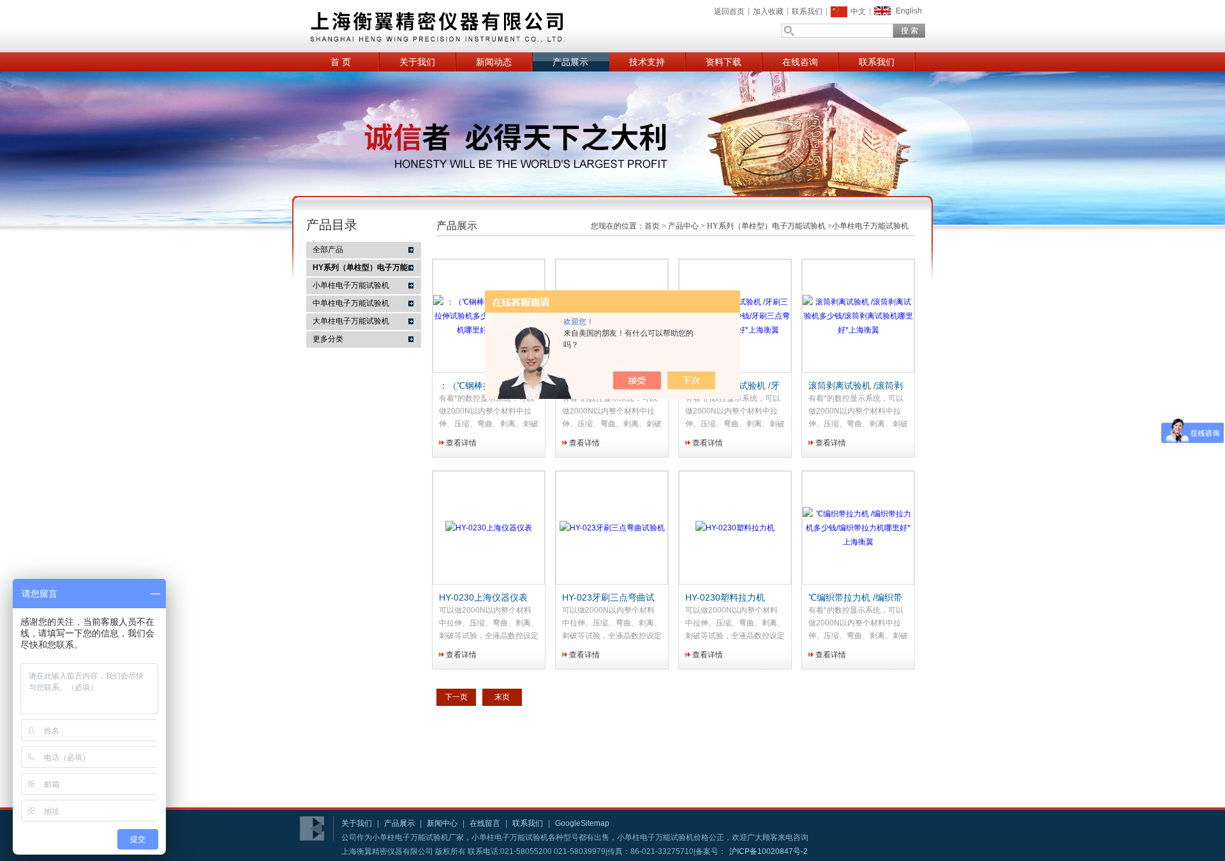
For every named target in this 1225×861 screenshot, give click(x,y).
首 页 (340, 62)
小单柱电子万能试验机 (351, 285)
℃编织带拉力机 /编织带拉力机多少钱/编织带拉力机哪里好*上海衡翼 (855, 598)
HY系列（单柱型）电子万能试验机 (766, 225)
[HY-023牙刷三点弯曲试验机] (612, 527)
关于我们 (417, 62)
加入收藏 (768, 11)
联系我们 (807, 11)
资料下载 (723, 62)
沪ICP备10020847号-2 (768, 851)
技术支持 (647, 62)
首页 (652, 225)
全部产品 (328, 249)
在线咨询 (800, 62)
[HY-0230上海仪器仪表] (488, 527)
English (909, 10)
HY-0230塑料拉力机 (725, 597)
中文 (858, 11)
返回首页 (729, 11)
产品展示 (570, 62)
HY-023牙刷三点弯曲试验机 (608, 598)
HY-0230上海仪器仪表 (483, 597)
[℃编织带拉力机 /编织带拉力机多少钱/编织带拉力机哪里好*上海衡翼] (858, 541)
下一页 (456, 697)
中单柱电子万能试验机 (351, 303)
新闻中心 (442, 823)
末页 (502, 697)
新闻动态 (494, 62)
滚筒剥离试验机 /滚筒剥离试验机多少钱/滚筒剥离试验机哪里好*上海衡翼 (855, 386)
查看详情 (461, 442)
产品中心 (683, 225)
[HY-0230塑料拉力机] (735, 527)
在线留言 (485, 823)
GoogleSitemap (582, 823)
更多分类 (328, 338)
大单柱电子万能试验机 (351, 321)
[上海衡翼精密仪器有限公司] (485, 26)
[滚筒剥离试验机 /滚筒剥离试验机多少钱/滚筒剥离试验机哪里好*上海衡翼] (858, 330)
